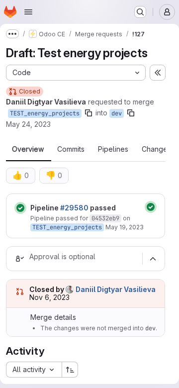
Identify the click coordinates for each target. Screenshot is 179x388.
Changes (156, 149)
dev (116, 113)
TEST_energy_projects (45, 113)
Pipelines (113, 149)
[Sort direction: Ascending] (70, 370)
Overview (28, 149)
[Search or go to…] (140, 12)
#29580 (74, 207)
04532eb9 (105, 218)
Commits (71, 149)
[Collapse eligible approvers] (153, 259)
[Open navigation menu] (28, 12)
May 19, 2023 (124, 227)
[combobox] (34, 370)
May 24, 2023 (28, 124)
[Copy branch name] (88, 113)
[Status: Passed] (20, 208)
